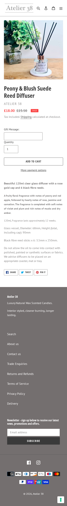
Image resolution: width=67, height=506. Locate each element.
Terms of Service (18, 384)
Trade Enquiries (17, 364)
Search (11, 334)
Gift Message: (11, 129)
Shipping (26, 117)
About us (13, 344)
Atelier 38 (38, 493)
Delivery (12, 404)
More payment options (33, 170)
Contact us (14, 354)
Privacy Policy (16, 394)
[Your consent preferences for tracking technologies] (60, 499)
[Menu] (61, 8)
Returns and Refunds (20, 374)
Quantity (9, 142)
